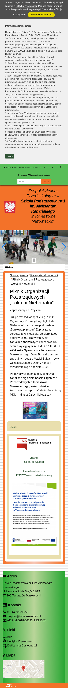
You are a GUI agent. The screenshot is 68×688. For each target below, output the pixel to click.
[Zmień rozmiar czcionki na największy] (60, 167)
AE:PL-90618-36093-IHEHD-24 (26, 620)
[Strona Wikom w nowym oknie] (10, 685)
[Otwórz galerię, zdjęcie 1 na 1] (35, 410)
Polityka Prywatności (20, 641)
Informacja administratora (40, 175)
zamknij (10, 156)
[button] (4, 247)
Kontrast (23, 175)
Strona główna (11, 167)
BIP (9, 636)
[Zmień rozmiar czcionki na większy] (52, 167)
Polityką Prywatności (26, 6)
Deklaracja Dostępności (22, 645)
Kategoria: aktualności (44, 275)
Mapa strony (26, 167)
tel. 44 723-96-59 (17, 612)
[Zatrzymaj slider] (34, 260)
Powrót (13, 427)
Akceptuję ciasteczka (41, 14)
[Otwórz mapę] (23, 668)
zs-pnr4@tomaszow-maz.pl (24, 616)
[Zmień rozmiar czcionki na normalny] (44, 167)
